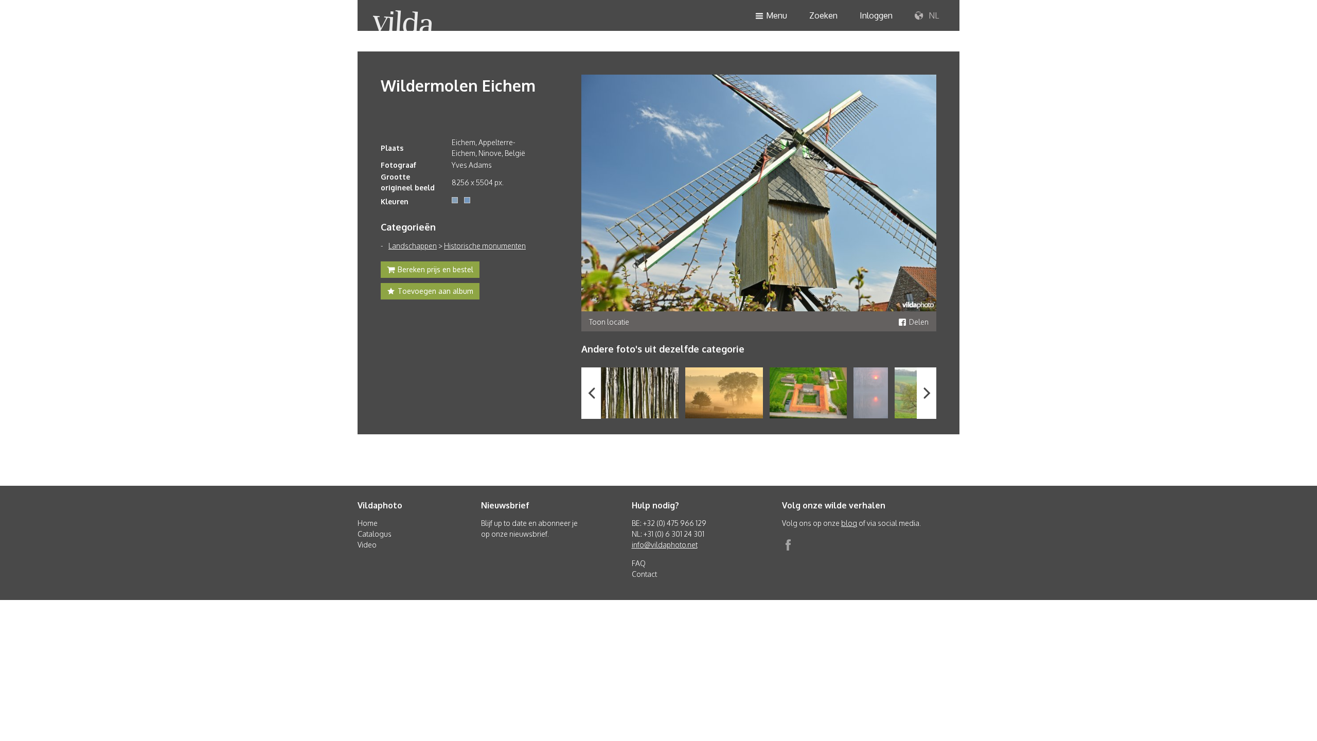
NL (933, 15)
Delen (919, 321)
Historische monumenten (485, 245)
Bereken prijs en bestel (435, 269)
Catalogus (374, 534)
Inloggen (876, 15)
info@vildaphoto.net (665, 544)
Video (367, 544)
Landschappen (412, 245)
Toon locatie (609, 321)
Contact (644, 574)
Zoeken (823, 15)
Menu (776, 15)
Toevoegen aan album (435, 291)
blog (849, 523)
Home (368, 523)
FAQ (639, 563)
